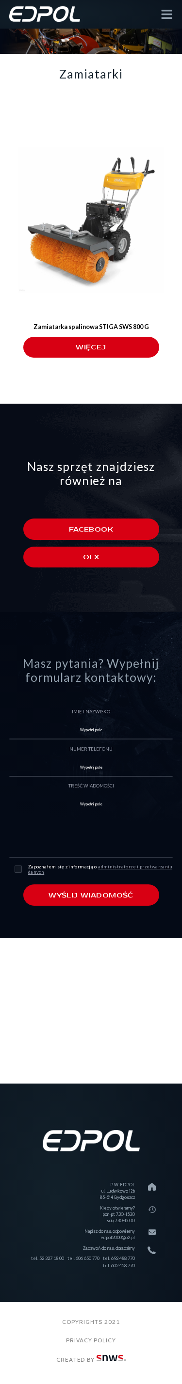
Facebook (91, 529)
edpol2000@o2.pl (117, 1237)
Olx (91, 557)
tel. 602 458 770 (119, 1265)
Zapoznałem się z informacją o (100, 869)
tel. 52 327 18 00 (47, 1258)
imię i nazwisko (91, 711)
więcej (91, 347)
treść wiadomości (91, 785)
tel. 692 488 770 (119, 1258)
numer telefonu (91, 749)
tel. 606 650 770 (83, 1258)
